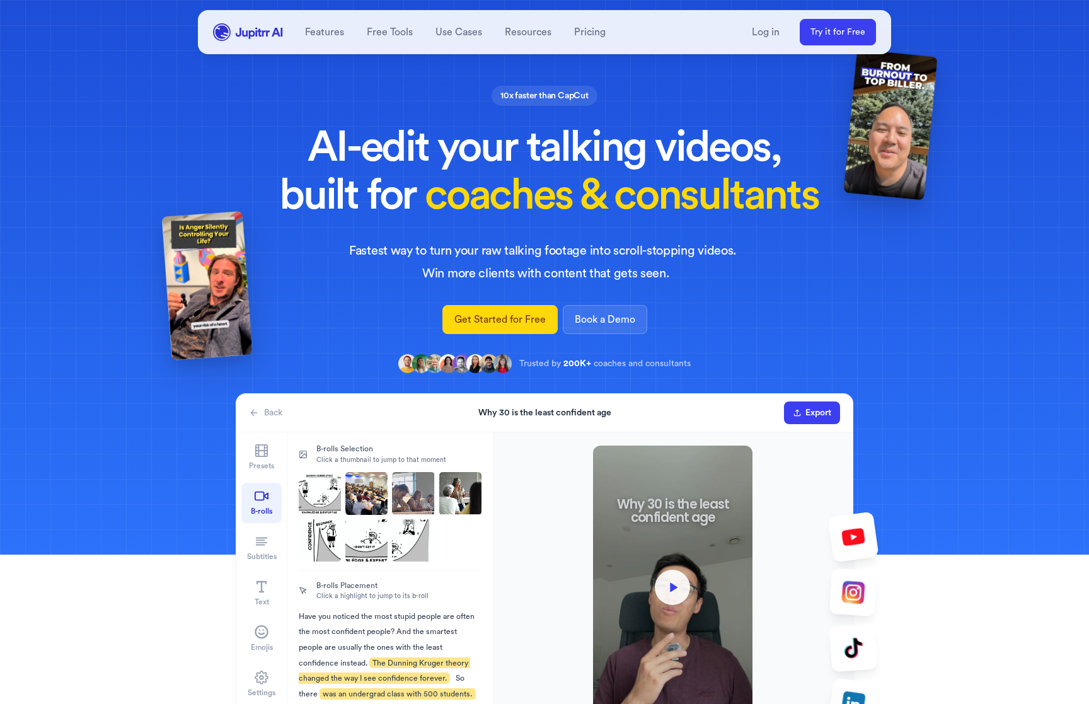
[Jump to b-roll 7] (413, 540)
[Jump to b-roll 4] (460, 493)
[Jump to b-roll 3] (413, 493)
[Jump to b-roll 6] (366, 540)
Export (818, 412)
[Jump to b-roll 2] (366, 493)
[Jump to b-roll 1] (320, 493)
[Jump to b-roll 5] (320, 540)
